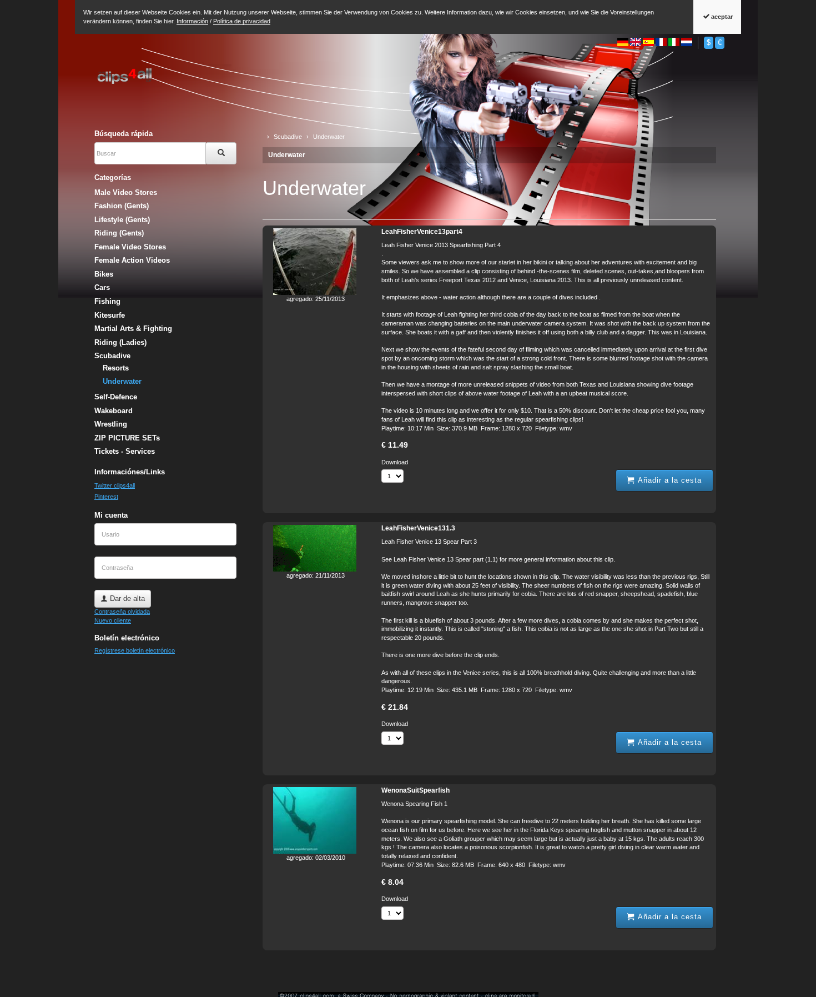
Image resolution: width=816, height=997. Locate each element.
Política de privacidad (241, 21)
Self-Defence (115, 397)
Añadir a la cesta (668, 480)
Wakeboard (113, 411)
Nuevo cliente (112, 620)
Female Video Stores (130, 247)
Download (394, 462)
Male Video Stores (125, 192)
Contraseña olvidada (122, 611)
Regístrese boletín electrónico (134, 650)
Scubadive (112, 356)
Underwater (286, 155)
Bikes (103, 274)
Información (192, 21)
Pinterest (106, 496)
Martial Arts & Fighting (133, 328)
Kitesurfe (109, 315)
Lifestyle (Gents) (122, 220)
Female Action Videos (132, 260)
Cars (102, 287)
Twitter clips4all (114, 485)
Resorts (116, 368)
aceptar (721, 16)
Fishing (107, 301)
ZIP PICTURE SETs (127, 438)
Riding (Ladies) (120, 342)
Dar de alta (126, 598)
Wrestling (110, 424)
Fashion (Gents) (121, 206)
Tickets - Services (124, 451)
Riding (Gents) (119, 233)
